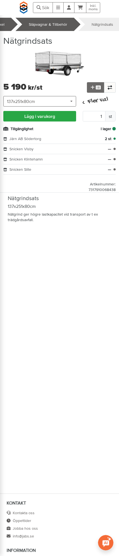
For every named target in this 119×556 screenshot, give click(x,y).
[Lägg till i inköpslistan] (95, 87)
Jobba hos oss (25, 528)
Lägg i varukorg (39, 116)
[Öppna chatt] (105, 542)
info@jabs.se (23, 536)
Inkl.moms (93, 7)
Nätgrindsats (102, 24)
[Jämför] (110, 87)
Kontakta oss (24, 513)
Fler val (95, 101)
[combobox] (39, 101)
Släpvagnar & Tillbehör (48, 24)
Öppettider (22, 520)
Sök (45, 7)
